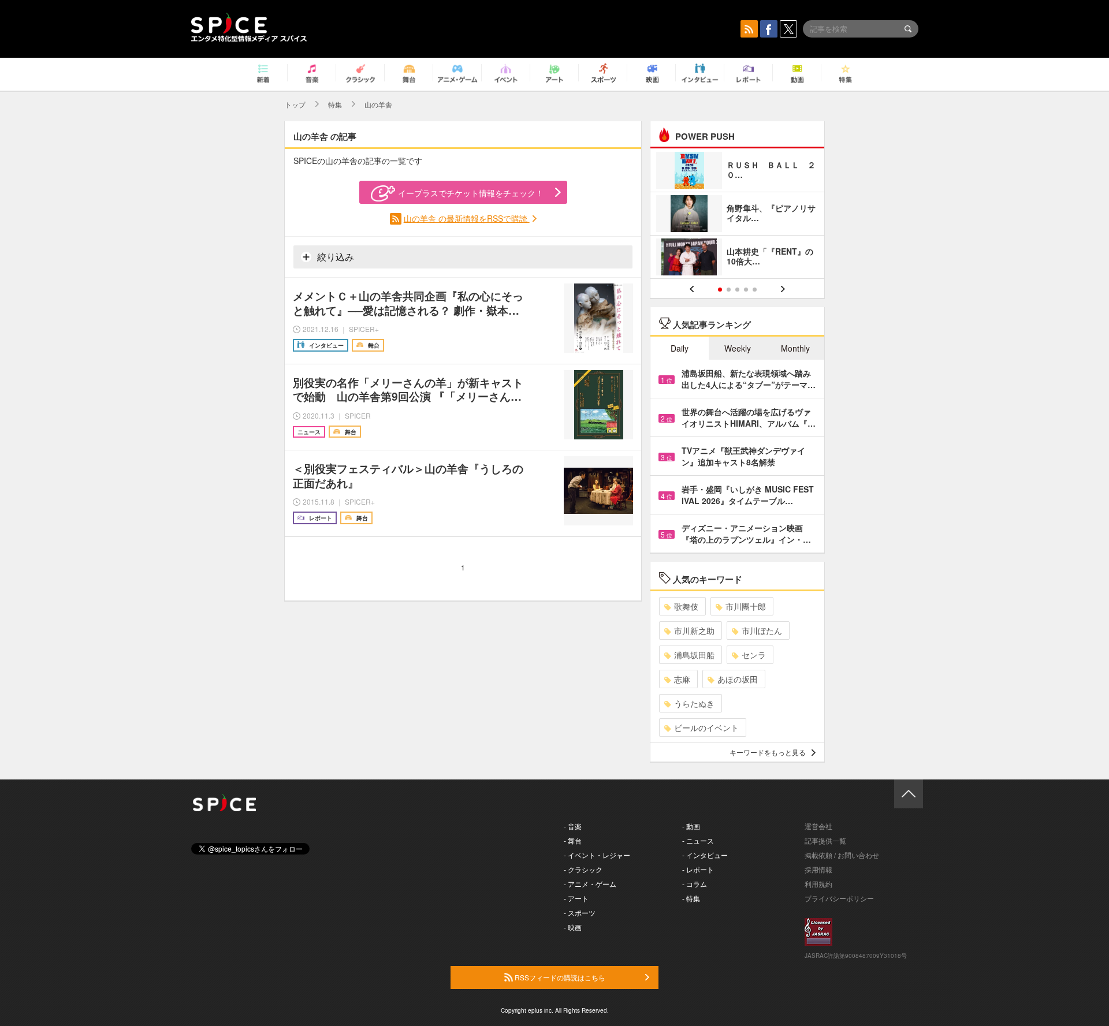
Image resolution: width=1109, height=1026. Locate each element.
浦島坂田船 (694, 655)
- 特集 (691, 898)
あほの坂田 (737, 679)
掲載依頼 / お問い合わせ (842, 855)
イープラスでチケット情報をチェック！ (471, 193)
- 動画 (691, 826)
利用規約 (818, 884)
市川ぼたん (762, 630)
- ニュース (698, 840)
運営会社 (818, 826)
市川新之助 (694, 630)
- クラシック (583, 869)
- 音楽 (573, 826)
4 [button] (746, 290)
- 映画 (573, 927)
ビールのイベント (706, 727)
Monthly (795, 348)
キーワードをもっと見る (768, 752)
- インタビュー (705, 855)
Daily (680, 348)
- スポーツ (580, 912)
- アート (576, 898)
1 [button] (720, 290)
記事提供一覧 (825, 840)
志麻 (682, 679)
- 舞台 (573, 840)
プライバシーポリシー (839, 898)
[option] (737, 215)
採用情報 (818, 869)
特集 (335, 104)
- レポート (698, 869)
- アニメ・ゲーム (590, 884)
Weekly (737, 348)
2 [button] (729, 290)
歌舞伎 (686, 606)
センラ (754, 655)
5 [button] (755, 290)
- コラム (694, 884)
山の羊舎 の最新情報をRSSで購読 (467, 218)
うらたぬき (694, 703)
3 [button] (737, 290)
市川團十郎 (745, 606)
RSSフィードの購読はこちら (559, 977)
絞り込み (334, 256)
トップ (295, 104)
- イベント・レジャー (597, 855)
